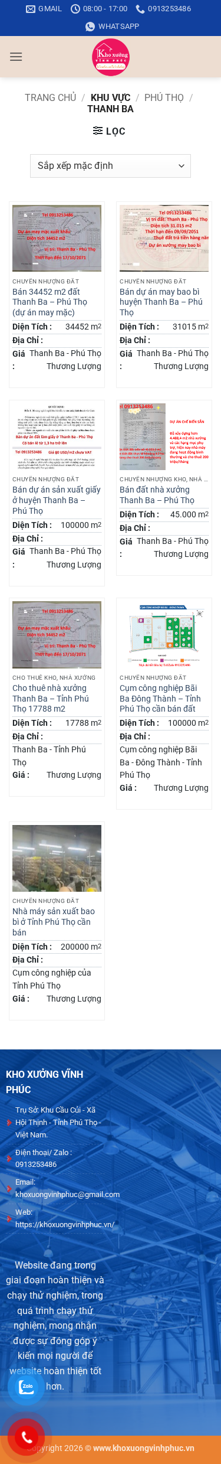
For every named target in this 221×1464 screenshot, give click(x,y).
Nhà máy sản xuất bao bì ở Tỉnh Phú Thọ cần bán (53, 922)
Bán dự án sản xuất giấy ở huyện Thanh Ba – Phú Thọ (56, 500)
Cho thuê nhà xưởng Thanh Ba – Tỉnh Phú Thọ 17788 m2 (50, 698)
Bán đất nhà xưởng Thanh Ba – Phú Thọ (157, 495)
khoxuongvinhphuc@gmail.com (67, 1194)
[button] (16, 56)
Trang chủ (50, 97)
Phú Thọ (164, 97)
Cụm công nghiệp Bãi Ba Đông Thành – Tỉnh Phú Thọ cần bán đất (160, 698)
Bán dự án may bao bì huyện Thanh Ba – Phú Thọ (161, 302)
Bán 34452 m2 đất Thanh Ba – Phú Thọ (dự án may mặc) (49, 302)
